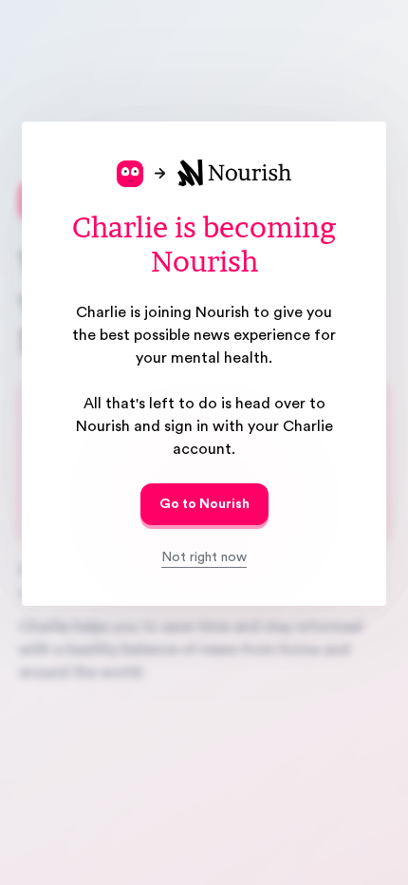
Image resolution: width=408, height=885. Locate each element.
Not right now (204, 557)
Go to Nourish (204, 504)
